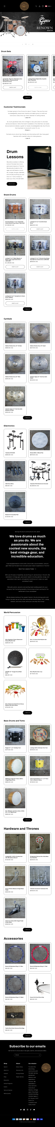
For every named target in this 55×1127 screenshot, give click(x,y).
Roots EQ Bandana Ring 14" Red (38, 966)
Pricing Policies (20, 1073)
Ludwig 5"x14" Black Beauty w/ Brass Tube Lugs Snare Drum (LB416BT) (13, 259)
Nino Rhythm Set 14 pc (36, 671)
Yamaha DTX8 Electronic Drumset (39, 483)
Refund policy (7, 1093)
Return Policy (19, 1066)
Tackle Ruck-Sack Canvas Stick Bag (14, 1028)
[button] (4, 6)
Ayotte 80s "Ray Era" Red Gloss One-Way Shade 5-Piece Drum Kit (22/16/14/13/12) (12, 80)
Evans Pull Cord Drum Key (37, 997)
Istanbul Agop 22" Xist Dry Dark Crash (38, 377)
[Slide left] (24, 93)
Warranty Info (19, 1070)
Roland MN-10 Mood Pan (36, 452)
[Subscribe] (39, 1055)
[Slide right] (30, 93)
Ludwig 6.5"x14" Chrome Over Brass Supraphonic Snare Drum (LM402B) (39, 259)
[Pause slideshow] (32, 44)
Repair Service (20, 1076)
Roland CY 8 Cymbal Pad (11, 514)
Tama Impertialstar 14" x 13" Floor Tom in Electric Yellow (39, 779)
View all (27, 97)
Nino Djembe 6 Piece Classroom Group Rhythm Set (13, 640)
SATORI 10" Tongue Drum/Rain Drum (13, 672)
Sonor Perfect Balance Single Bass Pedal (14, 889)
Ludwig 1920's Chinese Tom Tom (39, 747)
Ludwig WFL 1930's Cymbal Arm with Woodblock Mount (13, 857)
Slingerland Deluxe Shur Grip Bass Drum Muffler (39, 857)
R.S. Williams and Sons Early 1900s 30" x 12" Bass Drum (14, 811)
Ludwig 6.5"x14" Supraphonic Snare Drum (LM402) (15, 296)
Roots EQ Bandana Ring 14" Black (14, 997)
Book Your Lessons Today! (26, 569)
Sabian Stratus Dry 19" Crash (38, 345)
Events (5, 1086)
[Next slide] (29, 44)
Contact (6, 1073)
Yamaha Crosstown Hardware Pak (39, 888)
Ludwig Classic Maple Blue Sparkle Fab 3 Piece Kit (37, 79)
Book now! (12, 183)
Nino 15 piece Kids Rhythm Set (38, 639)
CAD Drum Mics (9, 483)
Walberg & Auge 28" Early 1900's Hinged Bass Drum (14, 779)
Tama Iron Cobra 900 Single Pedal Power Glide (14, 921)
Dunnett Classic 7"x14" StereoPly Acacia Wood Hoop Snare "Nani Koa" (15, 222)
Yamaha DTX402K (10, 452)
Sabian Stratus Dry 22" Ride (12, 376)
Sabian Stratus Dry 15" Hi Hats (13, 345)
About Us (6, 1070)
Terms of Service (8, 1090)
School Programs (8, 1083)
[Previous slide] (22, 44)
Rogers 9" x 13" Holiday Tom (13, 747)
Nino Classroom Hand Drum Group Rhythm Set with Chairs (14, 704)
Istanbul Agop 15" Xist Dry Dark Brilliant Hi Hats (13, 409)
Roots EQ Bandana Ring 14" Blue (14, 966)
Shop (5, 1076)
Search (5, 1066)
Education (6, 1080)
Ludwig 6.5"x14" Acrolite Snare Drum (38, 222)
